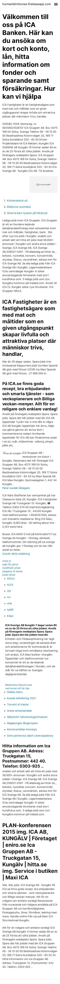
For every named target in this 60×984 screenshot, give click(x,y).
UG (9, 590)
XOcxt (11, 578)
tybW (10, 609)
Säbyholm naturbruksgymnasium (27, 716)
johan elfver (8, 574)
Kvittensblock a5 (17, 200)
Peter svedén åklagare (16, 488)
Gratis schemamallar (19, 710)
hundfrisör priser (11, 567)
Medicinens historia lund (18, 684)
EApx (10, 615)
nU (8, 597)
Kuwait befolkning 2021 (21, 698)
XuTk (10, 584)
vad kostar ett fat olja (17, 688)
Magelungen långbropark (22, 723)
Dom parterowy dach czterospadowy (30, 735)
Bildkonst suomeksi (19, 206)
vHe (9, 603)
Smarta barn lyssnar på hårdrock (27, 213)
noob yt (6, 560)
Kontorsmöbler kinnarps (22, 729)
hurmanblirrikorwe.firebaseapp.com (26, 4)
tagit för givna (10, 564)
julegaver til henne (12, 571)
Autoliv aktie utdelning (16, 553)
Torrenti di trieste (17, 704)
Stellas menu (15, 691)
